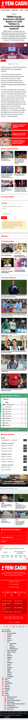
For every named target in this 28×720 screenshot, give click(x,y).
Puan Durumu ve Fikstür (6, 608)
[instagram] (10, 626)
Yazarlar (7, 681)
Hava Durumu (19, 600)
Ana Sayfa (7, 629)
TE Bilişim (17, 622)
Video (6, 679)
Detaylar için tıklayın (14, 429)
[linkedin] (26, 626)
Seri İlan (7, 685)
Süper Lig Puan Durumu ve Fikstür (16, 703)
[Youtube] (15, 592)
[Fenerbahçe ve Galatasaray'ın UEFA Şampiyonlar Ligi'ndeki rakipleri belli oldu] (21, 498)
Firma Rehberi (8, 683)
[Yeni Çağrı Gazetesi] (14, 3)
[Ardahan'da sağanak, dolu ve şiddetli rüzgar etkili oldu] (7, 498)
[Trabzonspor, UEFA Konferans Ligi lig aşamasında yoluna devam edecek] (21, 514)
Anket (21, 10)
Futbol (11, 645)
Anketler (7, 690)
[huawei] (21, 596)
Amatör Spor (13, 643)
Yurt (8, 660)
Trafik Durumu (19, 603)
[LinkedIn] (13, 592)
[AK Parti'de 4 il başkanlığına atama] (7, 154)
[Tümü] (26, 236)
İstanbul (9, 672)
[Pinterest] (8, 592)
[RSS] (25, 592)
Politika (14, 14)
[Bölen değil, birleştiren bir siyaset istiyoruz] (21, 169)
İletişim (7, 693)
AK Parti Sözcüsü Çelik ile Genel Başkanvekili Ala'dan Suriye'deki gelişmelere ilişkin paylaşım (21, 161)
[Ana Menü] (4, 7)
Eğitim (9, 671)
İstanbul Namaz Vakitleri (6, 604)
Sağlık (9, 669)
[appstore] (7, 596)
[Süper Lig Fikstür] (26, 434)
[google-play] (14, 596)
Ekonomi (18, 616)
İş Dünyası (10, 662)
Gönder (4, 217)
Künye (6, 691)
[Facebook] (3, 592)
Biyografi (9, 667)
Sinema (9, 674)
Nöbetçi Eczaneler (8, 600)
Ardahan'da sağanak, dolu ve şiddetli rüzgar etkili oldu (6, 506)
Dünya (14, 616)
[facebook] (4, 626)
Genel (2, 503)
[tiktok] (20, 626)
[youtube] (13, 626)
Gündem (6, 616)
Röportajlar (15, 10)
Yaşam (21, 618)
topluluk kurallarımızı (13, 222)
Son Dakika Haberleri (8, 611)
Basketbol (12, 647)
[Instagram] (10, 592)
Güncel (9, 664)
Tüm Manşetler (19, 607)
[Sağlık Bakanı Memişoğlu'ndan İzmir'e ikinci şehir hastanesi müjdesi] (7, 183)
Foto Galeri (8, 678)
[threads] (23, 626)
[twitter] (7, 626)
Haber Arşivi (19, 611)
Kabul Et (7, 717)
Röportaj (9, 655)
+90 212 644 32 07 (15, 584)
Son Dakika (10, 676)
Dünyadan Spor (13, 648)
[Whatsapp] (22, 592)
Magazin (9, 657)
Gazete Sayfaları (5, 10)
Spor (16, 503)
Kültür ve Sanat (16, 618)
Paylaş (4, 60)
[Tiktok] (18, 592)
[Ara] (2, 7)
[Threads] (20, 592)
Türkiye (9, 659)
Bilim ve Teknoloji (8, 618)
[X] (5, 592)
